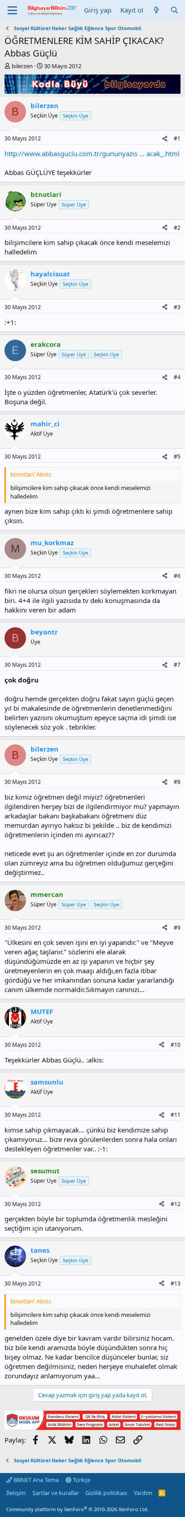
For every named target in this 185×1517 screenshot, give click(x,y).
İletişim (16, 1493)
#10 (176, 1045)
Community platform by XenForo (77, 1509)
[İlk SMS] (92, 1427)
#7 (177, 665)
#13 (176, 1283)
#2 (177, 228)
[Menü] (12, 10)
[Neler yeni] (156, 10)
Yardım (143, 1493)
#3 (177, 307)
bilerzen (22, 66)
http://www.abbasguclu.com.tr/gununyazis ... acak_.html (92, 153)
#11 (176, 1115)
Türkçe (80, 1480)
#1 (177, 138)
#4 (177, 377)
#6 (177, 576)
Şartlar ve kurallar (55, 1493)
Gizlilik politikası (106, 1493)
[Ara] (174, 10)
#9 (177, 927)
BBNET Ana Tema (35, 1480)
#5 (177, 456)
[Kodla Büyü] (92, 91)
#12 (176, 1204)
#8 (177, 782)
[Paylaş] (165, 139)
